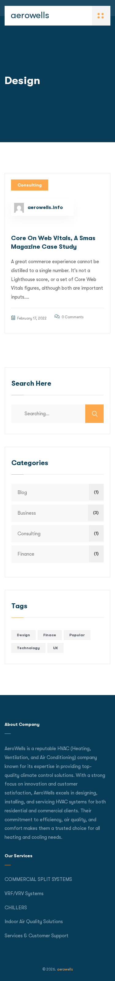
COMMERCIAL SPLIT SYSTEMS (38, 879)
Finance (25, 554)
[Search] (94, 413)
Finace (49, 635)
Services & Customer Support (36, 936)
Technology (28, 648)
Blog (22, 492)
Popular (77, 635)
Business (26, 513)
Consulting (29, 185)
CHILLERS (16, 908)
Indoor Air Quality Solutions (34, 921)
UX (55, 648)
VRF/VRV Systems (24, 893)
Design (23, 635)
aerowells (30, 15)
